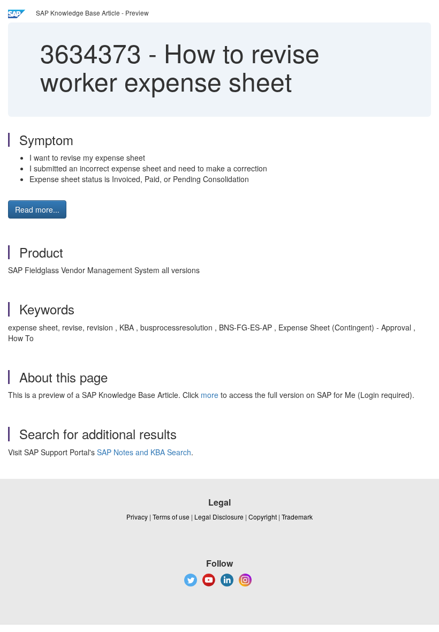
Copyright (262, 516)
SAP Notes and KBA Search (144, 452)
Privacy (137, 516)
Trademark (297, 516)
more (209, 394)
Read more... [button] (37, 209)
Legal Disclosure (219, 516)
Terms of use (171, 516)
